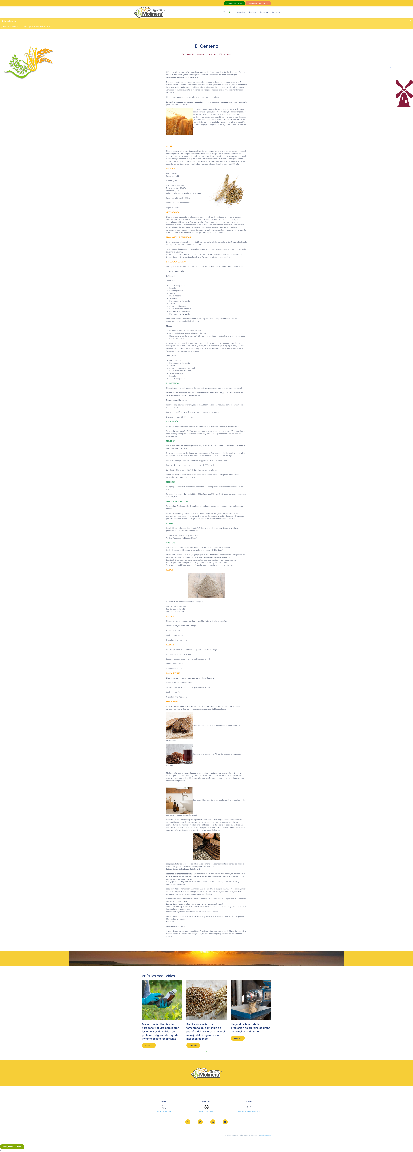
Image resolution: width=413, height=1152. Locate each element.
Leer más (149, 1045)
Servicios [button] (241, 12)
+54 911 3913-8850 (163, 1111)
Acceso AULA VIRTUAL (234, 3)
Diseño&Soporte (265, 1135)
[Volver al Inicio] (149, 12)
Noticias (252, 12)
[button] (410, 20)
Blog (231, 12)
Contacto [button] (276, 12)
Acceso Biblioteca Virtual (258, 3)
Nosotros (264, 12)
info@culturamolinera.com (249, 1111)
